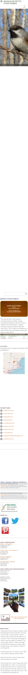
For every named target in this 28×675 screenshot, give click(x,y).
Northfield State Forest (8, 410)
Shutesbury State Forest (8, 426)
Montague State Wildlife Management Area (13, 435)
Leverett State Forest (8, 432)
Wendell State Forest (8, 416)
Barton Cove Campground (6, 544)
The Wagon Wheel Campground (7, 561)
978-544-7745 (16, 310)
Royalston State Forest (8, 439)
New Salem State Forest (8, 423)
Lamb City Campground (5, 556)
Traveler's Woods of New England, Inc (9, 550)
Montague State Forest (8, 429)
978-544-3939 (17, 311)
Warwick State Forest (8, 413)
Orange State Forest (7, 420)
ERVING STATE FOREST (14, 306)
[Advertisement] (14, 466)
